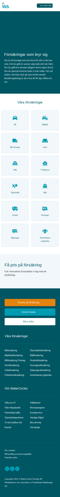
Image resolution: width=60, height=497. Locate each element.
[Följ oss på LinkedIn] (17, 468)
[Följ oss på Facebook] (7, 468)
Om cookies (10, 450)
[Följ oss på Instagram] (12, 468)
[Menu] (56, 5)
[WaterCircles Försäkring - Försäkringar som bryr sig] (16, 5)
